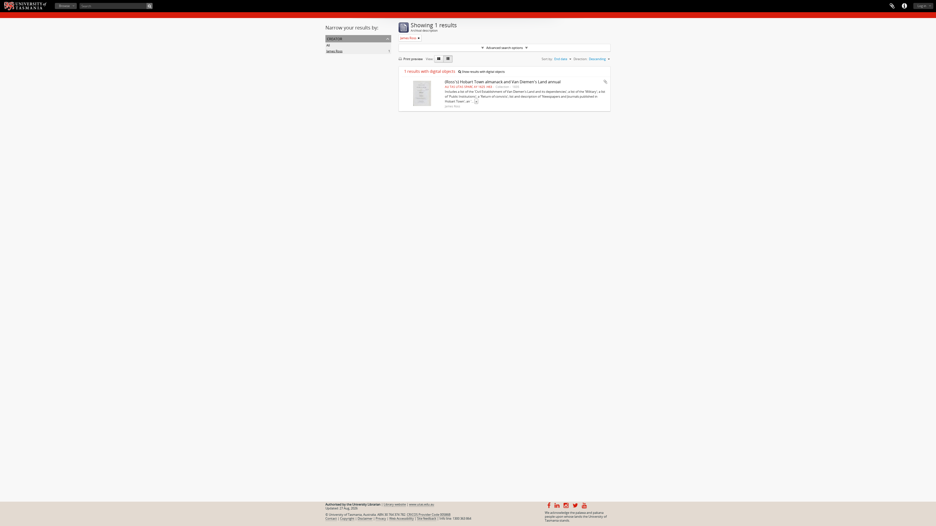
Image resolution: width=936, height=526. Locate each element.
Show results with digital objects (483, 72)
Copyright (347, 518)
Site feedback (426, 518)
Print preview (413, 59)
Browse (64, 6)
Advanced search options (504, 48)
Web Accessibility (401, 518)
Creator (334, 38)
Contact (331, 518)
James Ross (334, 51)
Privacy (381, 518)
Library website (395, 504)
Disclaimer (365, 518)
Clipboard (892, 6)
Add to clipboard (605, 81)
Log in (921, 6)
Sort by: (547, 59)
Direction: (580, 59)
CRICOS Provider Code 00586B (428, 514)
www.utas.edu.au (421, 504)
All (328, 45)
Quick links (904, 6)
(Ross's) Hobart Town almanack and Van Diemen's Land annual (503, 82)
